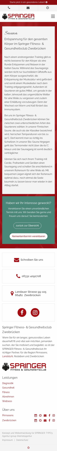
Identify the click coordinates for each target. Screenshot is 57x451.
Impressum (7, 440)
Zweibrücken (9, 420)
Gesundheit (8, 387)
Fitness (6, 392)
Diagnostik (7, 383)
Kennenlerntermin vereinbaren (28, 236)
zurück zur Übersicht (27, 225)
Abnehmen (8, 396)
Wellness (7, 401)
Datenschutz (22, 440)
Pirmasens (7, 415)
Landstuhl (7, 356)
